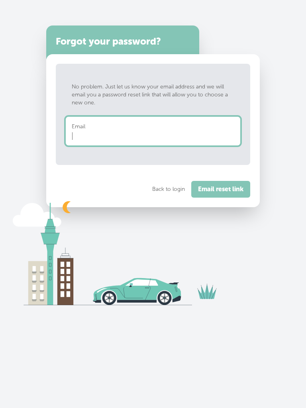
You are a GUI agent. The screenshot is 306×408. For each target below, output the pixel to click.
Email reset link (220, 189)
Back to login (168, 189)
